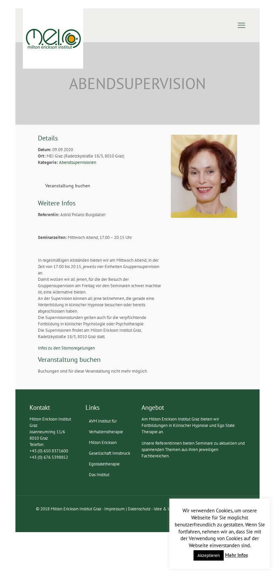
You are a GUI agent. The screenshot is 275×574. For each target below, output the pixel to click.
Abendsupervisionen (77, 162)
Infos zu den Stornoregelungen (66, 348)
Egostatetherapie (104, 464)
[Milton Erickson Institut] (53, 38)
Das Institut (99, 474)
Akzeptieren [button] (209, 555)
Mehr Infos (236, 555)
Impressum (114, 509)
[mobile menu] (241, 25)
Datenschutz (139, 509)
